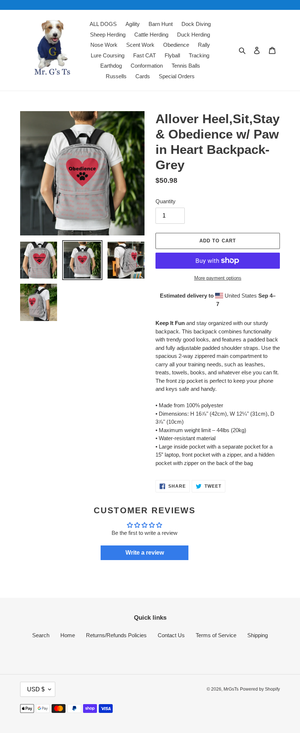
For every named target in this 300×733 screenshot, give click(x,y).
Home (67, 635)
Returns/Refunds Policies (116, 635)
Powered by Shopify (260, 689)
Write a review (144, 552)
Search (40, 635)
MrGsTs (231, 689)
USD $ (36, 689)
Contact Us (171, 635)
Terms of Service (216, 635)
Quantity (165, 201)
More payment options (217, 278)
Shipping (257, 635)
